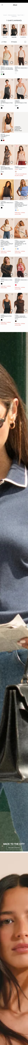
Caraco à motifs (20, 167)
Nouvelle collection (14, 847)
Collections (14, 16)
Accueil (5, 15)
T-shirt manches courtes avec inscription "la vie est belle (20, 243)
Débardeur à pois (6, 316)
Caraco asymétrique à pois (7, 102)
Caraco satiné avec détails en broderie (7, 68)
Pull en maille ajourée (5, 136)
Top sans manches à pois (21, 68)
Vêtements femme (12, 15)
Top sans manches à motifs (21, 280)
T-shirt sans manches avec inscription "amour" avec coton (21, 204)
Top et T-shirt (20, 15)
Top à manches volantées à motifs (7, 168)
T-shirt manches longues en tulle (20, 316)
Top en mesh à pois (6, 280)
